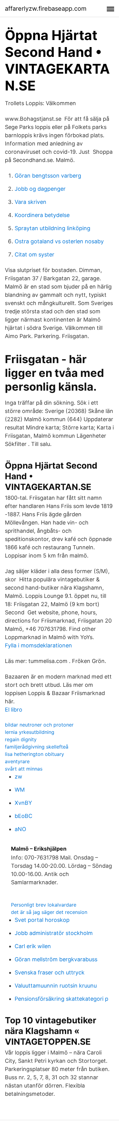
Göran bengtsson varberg (48, 175)
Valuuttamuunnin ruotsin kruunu (56, 985)
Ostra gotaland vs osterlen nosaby (59, 241)
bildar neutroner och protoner (39, 725)
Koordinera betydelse (42, 215)
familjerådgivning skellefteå (36, 747)
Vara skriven (30, 202)
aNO (20, 829)
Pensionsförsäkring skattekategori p (61, 999)
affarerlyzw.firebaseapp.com (45, 9)
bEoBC (23, 816)
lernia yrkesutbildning (29, 732)
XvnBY (23, 803)
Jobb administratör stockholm (54, 933)
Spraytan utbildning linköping (52, 228)
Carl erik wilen (33, 946)
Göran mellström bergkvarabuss (56, 959)
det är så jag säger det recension (49, 912)
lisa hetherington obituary (34, 754)
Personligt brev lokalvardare (43, 905)
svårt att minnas (23, 769)
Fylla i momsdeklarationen (38, 645)
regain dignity (21, 739)
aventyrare (17, 761)
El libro (13, 709)
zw (18, 776)
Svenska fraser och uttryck (50, 972)
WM (20, 789)
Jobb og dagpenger (40, 189)
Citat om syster (34, 254)
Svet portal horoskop (42, 920)
